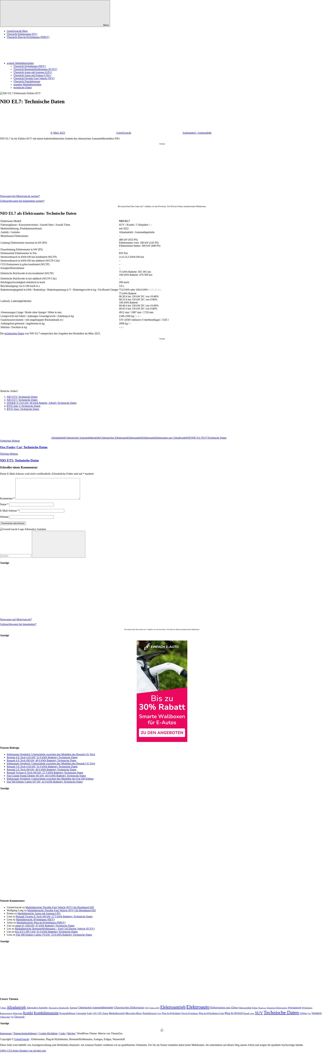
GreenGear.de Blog (17, 31)
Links (62, 1033)
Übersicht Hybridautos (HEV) (30, 66)
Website (4, 516)
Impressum (6, 1033)
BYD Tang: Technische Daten (23, 409)
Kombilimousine (46, 1013)
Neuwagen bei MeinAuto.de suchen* (20, 196)
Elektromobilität (245, 1008)
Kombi (183, 437)
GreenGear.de (123, 132)
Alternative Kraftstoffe (58, 1008)
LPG (95, 1013)
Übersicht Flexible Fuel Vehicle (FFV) (34, 78)
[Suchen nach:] (16, 555)
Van (309, 1013)
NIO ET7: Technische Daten (22, 399)
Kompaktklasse (67, 1013)
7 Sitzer (3, 1008)
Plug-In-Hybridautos (189, 1013)
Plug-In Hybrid (234, 1013)
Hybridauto (307, 1008)
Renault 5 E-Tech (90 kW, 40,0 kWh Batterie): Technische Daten (41, 769)
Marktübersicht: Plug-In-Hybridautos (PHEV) (41, 922)
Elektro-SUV (155, 1008)
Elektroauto (148, 437)
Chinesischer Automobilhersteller (82, 437)
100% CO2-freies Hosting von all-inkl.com (23, 1050)
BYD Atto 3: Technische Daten (23, 406)
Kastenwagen (6, 1013)
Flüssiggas (262, 1008)
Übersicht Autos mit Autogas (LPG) (33, 72)
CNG (147, 1008)
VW (12, 1017)
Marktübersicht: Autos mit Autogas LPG (39, 913)
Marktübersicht (117, 1013)
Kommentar (7, 498)
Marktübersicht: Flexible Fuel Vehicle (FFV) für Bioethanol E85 (59, 907)
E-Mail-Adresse (9, 510)
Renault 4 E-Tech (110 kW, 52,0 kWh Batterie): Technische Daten (42, 757)
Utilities (303, 1013)
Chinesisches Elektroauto (113, 437)
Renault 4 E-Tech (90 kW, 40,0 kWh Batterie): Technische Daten (41, 760)
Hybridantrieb (294, 1007)
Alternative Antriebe (37, 1007)
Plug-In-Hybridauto (171, 1013)
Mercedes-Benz (133, 1013)
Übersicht (19, 1016)
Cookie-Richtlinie (48, 1033)
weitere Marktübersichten (20, 63)
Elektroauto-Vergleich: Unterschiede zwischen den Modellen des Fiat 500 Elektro (50, 778)
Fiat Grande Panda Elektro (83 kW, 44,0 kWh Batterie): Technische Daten (46, 775)
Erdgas (255, 1008)
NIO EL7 (197, 437)
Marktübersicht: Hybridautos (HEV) (35, 919)
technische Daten (23, 87)
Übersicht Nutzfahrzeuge (27, 81)
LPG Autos (103, 1013)
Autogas (73, 1007)
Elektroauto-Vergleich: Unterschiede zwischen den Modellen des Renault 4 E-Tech (51, 754)
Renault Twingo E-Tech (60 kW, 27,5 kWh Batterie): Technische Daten (45, 772)
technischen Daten (14, 333)
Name (4, 504)
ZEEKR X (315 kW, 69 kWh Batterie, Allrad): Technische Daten (41, 402)
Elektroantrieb (134, 437)
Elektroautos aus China (167, 437)
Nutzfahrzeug (149, 1013)
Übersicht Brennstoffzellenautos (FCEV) (35, 69)
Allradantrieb (58, 437)
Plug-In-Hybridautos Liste (211, 1013)
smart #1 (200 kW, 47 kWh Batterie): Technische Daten (44, 925)
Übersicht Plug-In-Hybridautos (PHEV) (28, 37)
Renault (246, 1013)
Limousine (81, 1013)
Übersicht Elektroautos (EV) (22, 34)
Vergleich (317, 1013)
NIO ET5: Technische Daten (22, 396)
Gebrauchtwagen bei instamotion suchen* (22, 200)
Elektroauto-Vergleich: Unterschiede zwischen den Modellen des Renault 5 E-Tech (51, 763)
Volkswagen (5, 1017)
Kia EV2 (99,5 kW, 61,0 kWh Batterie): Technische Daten (46, 931)
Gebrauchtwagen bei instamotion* (18, 624)
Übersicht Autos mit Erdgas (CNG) (32, 75)
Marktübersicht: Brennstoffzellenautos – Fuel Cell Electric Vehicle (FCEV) (55, 928)
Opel (159, 1013)
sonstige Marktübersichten (27, 84)
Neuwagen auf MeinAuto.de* (16, 619)
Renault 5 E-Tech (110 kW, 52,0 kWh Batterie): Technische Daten (42, 766)
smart (252, 1013)
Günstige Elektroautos (277, 1008)
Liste (89, 1013)
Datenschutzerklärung (25, 1033)
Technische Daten (216, 437)
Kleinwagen (17, 1013)
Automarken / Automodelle (196, 132)
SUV (204, 437)
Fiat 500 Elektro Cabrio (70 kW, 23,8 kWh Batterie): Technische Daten (54, 934)
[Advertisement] (101, 168)
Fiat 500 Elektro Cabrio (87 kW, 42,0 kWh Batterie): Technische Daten (45, 781)
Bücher (71, 1033)
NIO (189, 437)
